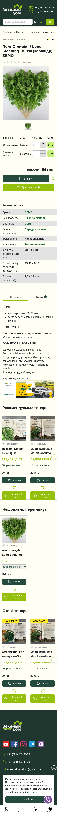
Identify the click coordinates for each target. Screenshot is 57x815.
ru (35, 21)
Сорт (28, 223)
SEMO (28, 212)
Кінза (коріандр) (35, 218)
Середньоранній (35, 229)
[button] (50, 22)
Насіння (21, 32)
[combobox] (18, 22)
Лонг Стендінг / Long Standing (12, 552)
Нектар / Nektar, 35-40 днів (13, 450)
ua (41, 21)
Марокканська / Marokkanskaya (41, 450)
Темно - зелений (35, 244)
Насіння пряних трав (41, 32)
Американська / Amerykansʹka (13, 654)
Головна (7, 32)
